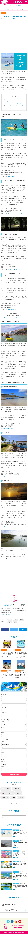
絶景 (14, 797)
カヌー (10, 619)
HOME (3, 9)
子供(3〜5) (3, 707)
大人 (2, 696)
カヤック (15, 619)
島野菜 (19, 793)
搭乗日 (2, 721)
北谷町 (10, 622)
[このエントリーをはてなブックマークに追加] (23, 629)
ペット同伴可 (6, 788)
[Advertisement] (14, 35)
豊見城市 (21, 619)
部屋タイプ (3, 761)
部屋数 (2, 766)
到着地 (2, 732)
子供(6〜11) (3, 702)
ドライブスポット (7, 793)
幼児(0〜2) (3, 712)
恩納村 (15, 622)
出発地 (2, 727)
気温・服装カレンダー (12, 910)
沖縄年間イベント (10, 904)
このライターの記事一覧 (8, 614)
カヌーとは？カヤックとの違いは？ (13, 103)
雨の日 (21, 797)
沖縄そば (5, 797)
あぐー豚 (17, 788)
